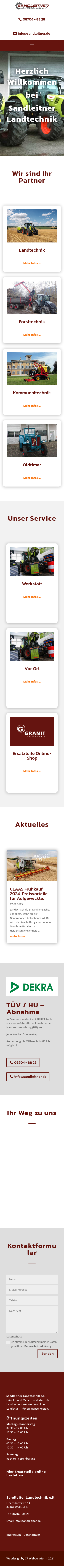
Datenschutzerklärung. (38, 1346)
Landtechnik (32, 250)
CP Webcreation (35, 1558)
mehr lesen (17, 936)
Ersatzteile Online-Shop (32, 755)
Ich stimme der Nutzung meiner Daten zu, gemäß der (31, 1344)
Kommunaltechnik (32, 392)
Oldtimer (32, 464)
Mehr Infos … (32, 263)
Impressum (13, 1534)
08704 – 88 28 (21, 1514)
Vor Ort (32, 668)
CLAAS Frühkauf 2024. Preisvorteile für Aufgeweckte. (29, 893)
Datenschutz (31, 1534)
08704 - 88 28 (34, 19)
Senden (47, 1353)
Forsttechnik (32, 321)
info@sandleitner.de (34, 33)
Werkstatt (32, 583)
